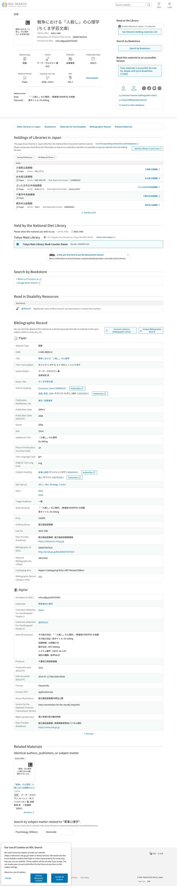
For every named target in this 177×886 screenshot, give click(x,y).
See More (28, 812)
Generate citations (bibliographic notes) (139, 95)
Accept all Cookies (59, 878)
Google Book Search (28, 282)
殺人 (40, 477)
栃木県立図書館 (151, 178)
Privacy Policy (71, 877)
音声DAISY (26, 308)
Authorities (76, 388)
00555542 (83, 393)
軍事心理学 (43, 472)
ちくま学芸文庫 (45, 381)
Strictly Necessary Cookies (38, 878)
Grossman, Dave (46, 388)
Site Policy (84, 877)
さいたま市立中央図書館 (148, 187)
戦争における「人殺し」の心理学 (53, 358)
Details (8, 878)
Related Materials (123, 126)
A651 (40, 490)
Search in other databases (133, 105)
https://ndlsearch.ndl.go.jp (51, 541)
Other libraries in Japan (29, 126)
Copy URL (134, 90)
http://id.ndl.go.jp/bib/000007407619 (56, 551)
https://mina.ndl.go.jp (48, 727)
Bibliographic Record (100, 126)
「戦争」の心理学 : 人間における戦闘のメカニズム (24, 788)
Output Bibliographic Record (134, 100)
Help (159, 7)
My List (123, 90)
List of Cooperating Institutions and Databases (115, 143)
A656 (40, 494)
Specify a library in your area (146, 148)
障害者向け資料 (45, 603)
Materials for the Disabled (73, 126)
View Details (92, 77)
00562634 (72, 472)
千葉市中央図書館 (150, 196)
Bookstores (50, 126)
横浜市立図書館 (151, 205)
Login (169, 7)
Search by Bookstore (139, 48)
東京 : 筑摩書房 (45, 400)
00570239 (57, 477)
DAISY (41, 610)
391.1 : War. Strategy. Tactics (52, 484)
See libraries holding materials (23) (139, 31)
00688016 (60, 388)
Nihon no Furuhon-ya (28, 278)
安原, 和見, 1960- (46, 393)
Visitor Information (105, 237)
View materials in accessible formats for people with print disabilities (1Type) (138, 70)
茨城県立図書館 (151, 169)
